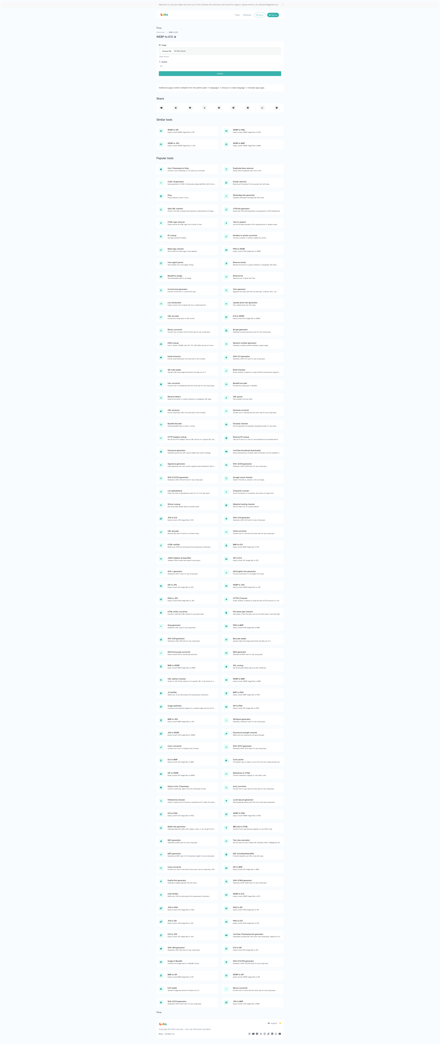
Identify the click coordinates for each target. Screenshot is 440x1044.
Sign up (274, 15)
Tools (237, 15)
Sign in (260, 15)
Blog (161, 1034)
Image (163, 45)
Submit (220, 73)
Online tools (160, 32)
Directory (247, 15)
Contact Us (169, 1034)
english (273, 1023)
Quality (164, 62)
